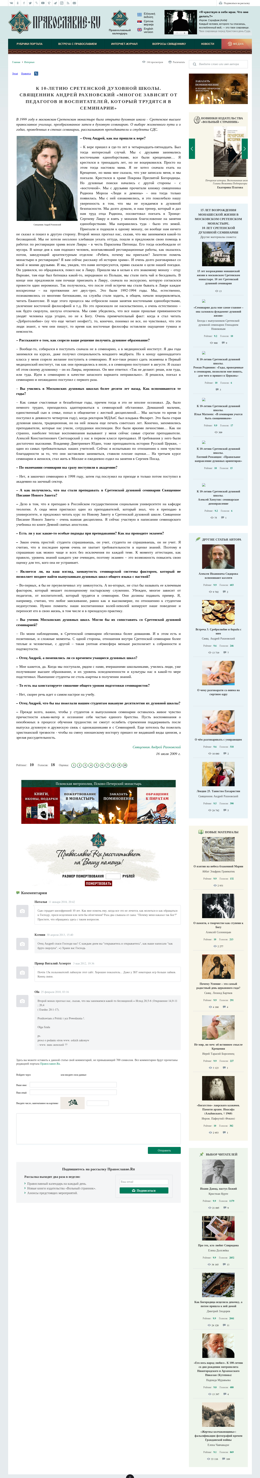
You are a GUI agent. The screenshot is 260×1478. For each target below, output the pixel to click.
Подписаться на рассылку (237, 3)
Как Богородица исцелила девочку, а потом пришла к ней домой (218, 1304)
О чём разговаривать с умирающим (218, 739)
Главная (16, 62)
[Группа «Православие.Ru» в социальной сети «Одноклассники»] (18, 3)
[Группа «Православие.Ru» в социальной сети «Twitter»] (30, 3)
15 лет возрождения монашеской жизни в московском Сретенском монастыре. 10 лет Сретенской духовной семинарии (218, 221)
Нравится (26, 73)
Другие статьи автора (221, 539)
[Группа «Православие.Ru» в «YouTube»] (43, 3)
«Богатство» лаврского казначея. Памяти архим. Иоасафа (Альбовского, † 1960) (218, 1109)
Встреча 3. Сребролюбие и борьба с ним (218, 631)
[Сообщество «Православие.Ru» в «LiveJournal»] (37, 3)
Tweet (15, 73)
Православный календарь (120, 31)
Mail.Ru (57, 1074)
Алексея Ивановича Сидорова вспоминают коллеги (218, 575)
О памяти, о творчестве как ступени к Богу (218, 925)
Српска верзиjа (149, 23)
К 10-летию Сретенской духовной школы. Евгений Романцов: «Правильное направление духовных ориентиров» (218, 454)
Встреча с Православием (77, 44)
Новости (207, 44)
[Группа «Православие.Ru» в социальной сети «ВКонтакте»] (11, 3)
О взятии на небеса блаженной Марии (218, 866)
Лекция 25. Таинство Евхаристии (218, 791)
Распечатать (179, 62)
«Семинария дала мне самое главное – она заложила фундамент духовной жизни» (218, 311)
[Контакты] (74, 3)
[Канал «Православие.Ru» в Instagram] (62, 3)
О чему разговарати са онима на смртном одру (218, 692)
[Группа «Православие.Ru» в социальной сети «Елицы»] (49, 3)
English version (148, 30)
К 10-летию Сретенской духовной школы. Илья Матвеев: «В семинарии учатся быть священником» (218, 412)
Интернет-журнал (124, 44)
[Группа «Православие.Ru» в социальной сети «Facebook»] (24, 3)
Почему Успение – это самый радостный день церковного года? (218, 986)
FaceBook (35, 1074)
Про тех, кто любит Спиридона (218, 1245)
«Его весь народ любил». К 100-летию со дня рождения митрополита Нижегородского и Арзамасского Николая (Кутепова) (218, 1369)
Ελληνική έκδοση (149, 15)
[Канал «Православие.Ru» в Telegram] (55, 3)
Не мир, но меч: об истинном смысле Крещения (218, 1046)
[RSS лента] (68, 3)
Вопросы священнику (169, 44)
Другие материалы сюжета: (218, 237)
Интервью (29, 62)
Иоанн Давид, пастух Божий (218, 1188)
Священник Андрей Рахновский (157, 746)
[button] (177, 33)
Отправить (164, 1150)
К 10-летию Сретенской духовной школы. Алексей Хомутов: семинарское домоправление (218, 497)
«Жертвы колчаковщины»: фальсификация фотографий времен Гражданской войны (218, 1435)
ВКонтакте (42, 1074)
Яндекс (50, 1074)
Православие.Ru (50, 1063)
